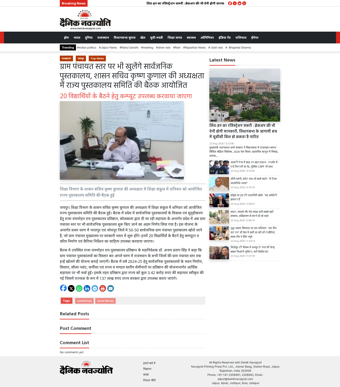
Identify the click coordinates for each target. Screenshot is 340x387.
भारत (77, 37)
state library (105, 301)
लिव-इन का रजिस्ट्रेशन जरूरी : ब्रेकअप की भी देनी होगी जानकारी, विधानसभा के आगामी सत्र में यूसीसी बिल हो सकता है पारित (217, 3)
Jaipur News (109, 47)
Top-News (97, 58)
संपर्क (146, 374)
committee (84, 301)
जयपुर (81, 58)
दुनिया (89, 37)
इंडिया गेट (225, 37)
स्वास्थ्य (191, 37)
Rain (177, 47)
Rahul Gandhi (129, 47)
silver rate (164, 47)
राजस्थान (103, 37)
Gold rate (216, 47)
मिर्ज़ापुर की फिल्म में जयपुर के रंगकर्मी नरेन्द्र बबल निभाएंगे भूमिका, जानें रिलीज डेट (253, 250)
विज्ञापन (147, 368)
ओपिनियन (207, 37)
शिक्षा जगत (175, 37)
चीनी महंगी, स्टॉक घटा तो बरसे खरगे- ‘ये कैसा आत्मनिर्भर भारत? (254, 181)
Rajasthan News (195, 47)
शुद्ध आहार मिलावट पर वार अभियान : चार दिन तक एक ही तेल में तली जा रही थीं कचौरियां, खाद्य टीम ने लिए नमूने (253, 232)
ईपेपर (254, 37)
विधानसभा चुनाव (125, 37)
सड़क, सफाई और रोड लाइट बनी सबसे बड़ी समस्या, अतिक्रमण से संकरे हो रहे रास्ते (252, 214)
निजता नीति (149, 380)
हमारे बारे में (149, 363)
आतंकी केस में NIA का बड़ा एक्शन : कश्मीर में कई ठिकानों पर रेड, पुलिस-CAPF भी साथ (254, 164)
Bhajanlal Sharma (239, 47)
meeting (148, 47)
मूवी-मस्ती (156, 37)
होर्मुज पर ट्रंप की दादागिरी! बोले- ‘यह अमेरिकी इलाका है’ (254, 198)
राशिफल (241, 37)
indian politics (87, 47)
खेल (142, 37)
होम (66, 37)
